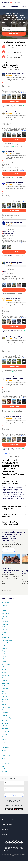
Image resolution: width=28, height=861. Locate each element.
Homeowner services (8, 820)
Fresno (4, 611)
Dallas (3, 742)
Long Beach (5, 613)
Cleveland (5, 712)
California (10, 848)
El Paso (4, 745)
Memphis (4, 734)
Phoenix (4, 605)
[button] (4, 96)
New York (5, 694)
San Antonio (5, 753)
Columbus (5, 715)
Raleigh (4, 704)
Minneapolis (5, 678)
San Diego (5, 624)
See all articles (8, 550)
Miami (3, 645)
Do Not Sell (15, 848)
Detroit (4, 672)
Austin (4, 739)
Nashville (4, 737)
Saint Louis (5, 686)
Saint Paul (5, 680)
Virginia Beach (6, 763)
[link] (14, 77)
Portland (4, 720)
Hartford (4, 635)
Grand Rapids (6, 675)
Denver (4, 632)
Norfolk (4, 758)
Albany (4, 691)
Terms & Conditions (23, 850)
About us (4, 834)
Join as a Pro (17, 2)
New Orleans (6, 664)
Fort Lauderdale (7, 640)
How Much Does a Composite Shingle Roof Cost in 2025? (10, 570)
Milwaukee (5, 771)
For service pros (7, 825)
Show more (23, 92)
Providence (5, 731)
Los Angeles (5, 616)
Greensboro (5, 702)
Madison (4, 769)
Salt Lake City (6, 755)
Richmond (5, 761)
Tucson (4, 608)
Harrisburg (5, 723)
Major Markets (8, 598)
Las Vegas (5, 688)
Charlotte (5, 699)
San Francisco (6, 627)
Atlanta (4, 653)
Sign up (14, 795)
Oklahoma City (6, 718)
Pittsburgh (5, 729)
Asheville (4, 696)
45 (22, 453)
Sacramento (5, 621)
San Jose (4, 629)
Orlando (4, 648)
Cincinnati (5, 710)
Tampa (4, 651)
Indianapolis (5, 659)
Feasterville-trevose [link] (15, 6)
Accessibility (21, 848)
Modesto (4, 619)
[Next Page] (25, 454)
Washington (5, 637)
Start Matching (14, 34)
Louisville (4, 661)
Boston (4, 670)
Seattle (4, 766)
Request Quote (14, 101)
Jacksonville (5, 643)
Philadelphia (5, 726)
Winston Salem (6, 707)
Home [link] (3, 6)
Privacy (5, 848)
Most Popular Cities (7, 778)
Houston (4, 750)
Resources (5, 829)
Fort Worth (5, 747)
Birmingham (5, 602)
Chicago (4, 656)
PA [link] (7, 6)
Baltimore (5, 667)
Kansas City (5, 683)
